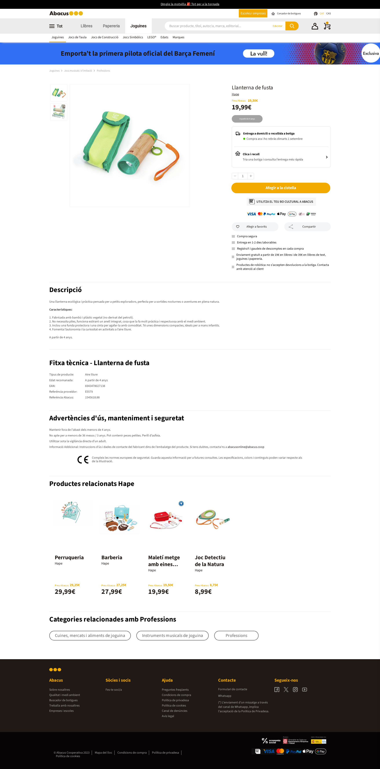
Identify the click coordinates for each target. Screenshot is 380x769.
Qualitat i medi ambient (64, 695)
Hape (235, 94)
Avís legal (168, 716)
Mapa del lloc (103, 753)
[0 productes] (327, 28)
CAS (328, 13)
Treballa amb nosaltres (64, 705)
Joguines (138, 26)
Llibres (86, 26)
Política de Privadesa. (255, 711)
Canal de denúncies (174, 711)
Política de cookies (174, 705)
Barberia (111, 557)
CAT (322, 13)
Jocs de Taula (77, 37)
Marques (178, 37)
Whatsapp (224, 696)
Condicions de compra (176, 695)
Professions (103, 71)
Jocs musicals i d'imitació (78, 71)
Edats (164, 37)
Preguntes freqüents (175, 690)
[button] (314, 27)
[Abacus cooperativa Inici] (67, 15)
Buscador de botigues (63, 700)
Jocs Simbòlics (133, 37)
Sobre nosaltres (59, 690)
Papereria (111, 26)
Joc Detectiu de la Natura (210, 561)
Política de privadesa (175, 700)
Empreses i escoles (61, 711)
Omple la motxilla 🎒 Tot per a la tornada (190, 4)
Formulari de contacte (232, 689)
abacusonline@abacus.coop (246, 447)
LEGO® (151, 37)
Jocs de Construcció (104, 37)
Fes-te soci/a (114, 690)
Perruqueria (69, 557)
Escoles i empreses (253, 13)
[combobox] (212, 26)
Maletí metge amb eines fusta (164, 564)
